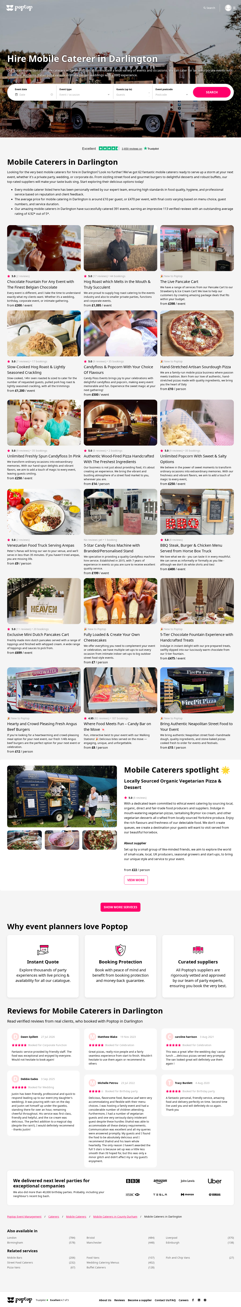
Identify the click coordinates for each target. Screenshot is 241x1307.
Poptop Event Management (24, 1216)
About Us (105, 1300)
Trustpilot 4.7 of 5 (52, 1300)
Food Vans (93, 1257)
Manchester (94, 1242)
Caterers (53, 1216)
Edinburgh (172, 1242)
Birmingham (15, 1242)
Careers (183, 1300)
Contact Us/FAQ (165, 1300)
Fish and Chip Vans (178, 1257)
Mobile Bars (14, 1257)
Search (211, 8)
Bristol (91, 1237)
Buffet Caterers (96, 1267)
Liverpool (171, 1237)
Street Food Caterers (20, 1262)
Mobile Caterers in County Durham (115, 1216)
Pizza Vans (13, 1267)
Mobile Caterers (76, 1216)
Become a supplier (140, 1300)
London (12, 1237)
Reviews (119, 1300)
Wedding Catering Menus (103, 1262)
